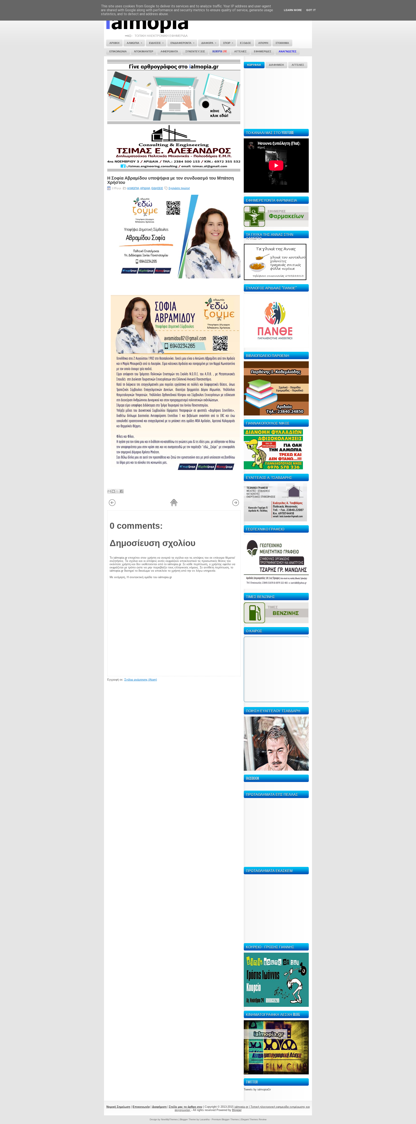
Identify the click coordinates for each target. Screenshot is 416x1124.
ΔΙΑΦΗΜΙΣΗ (276, 64)
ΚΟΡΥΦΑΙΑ (254, 64)
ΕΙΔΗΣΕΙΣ (157, 188)
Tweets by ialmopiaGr (257, 1089)
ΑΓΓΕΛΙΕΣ (298, 64)
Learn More (293, 10)
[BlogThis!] (113, 491)
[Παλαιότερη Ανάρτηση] (235, 505)
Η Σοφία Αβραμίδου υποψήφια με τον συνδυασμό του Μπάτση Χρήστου (170, 179)
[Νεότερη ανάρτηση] (112, 505)
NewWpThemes (169, 1119)
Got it (311, 10)
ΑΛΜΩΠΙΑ (133, 188)
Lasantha (205, 1119)
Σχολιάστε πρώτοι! (179, 188)
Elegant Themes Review (253, 1119)
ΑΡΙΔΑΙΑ (145, 188)
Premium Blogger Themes (225, 1119)
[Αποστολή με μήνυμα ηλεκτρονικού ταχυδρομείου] (109, 491)
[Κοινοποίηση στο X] (117, 491)
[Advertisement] (276, 98)
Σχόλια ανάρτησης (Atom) (140, 679)
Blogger (237, 1110)
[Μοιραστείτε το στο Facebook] (121, 491)
